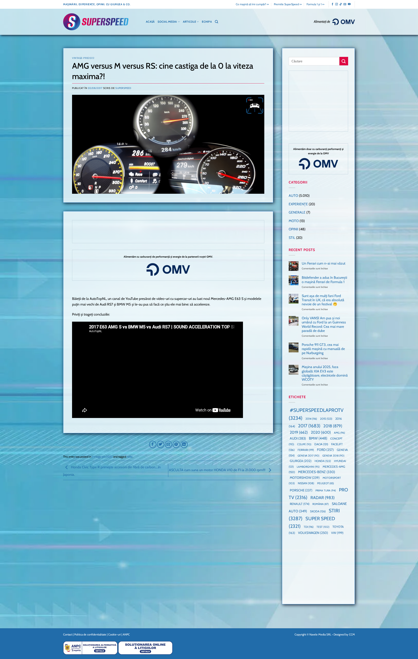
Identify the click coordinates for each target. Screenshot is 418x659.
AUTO (293, 196)
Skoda (318, 511)
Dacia (321, 444)
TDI (309, 526)
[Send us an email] (345, 4)
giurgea (301, 461)
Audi (298, 438)
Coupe (304, 444)
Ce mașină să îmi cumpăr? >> (252, 4)
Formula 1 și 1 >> (315, 4)
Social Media (167, 21)
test (323, 526)
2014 (311, 418)
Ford (325, 450)
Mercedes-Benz (316, 472)
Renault (299, 504)
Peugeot (325, 483)
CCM (352, 634)
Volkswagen (313, 533)
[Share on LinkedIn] (184, 444)
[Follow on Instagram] (336, 4)
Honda (323, 461)
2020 (321, 432)
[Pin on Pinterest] (176, 444)
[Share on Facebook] (152, 444)
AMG (339, 432)
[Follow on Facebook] (332, 4)
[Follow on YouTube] (349, 4)
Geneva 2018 (333, 455)
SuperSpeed (123, 88)
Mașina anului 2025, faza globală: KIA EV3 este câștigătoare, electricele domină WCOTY (325, 373)
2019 (299, 432)
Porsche (301, 490)
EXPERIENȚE (298, 204)
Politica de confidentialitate (90, 634)
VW (337, 533)
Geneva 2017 (308, 455)
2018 (332, 425)
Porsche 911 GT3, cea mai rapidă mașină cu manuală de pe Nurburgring (323, 349)
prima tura (325, 490)
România (320, 504)
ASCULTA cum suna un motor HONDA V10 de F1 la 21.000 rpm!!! (217, 470)
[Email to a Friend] (168, 444)
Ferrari (306, 450)
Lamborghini (308, 466)
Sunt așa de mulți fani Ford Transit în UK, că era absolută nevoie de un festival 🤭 (323, 300)
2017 (309, 425)
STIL (292, 238)
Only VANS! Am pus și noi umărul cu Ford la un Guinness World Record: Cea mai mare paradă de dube (324, 324)
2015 (326, 418)
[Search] (216, 22)
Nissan (306, 483)
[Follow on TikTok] (340, 4)
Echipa (207, 21)
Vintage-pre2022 (83, 57)
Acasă (150, 21)
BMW (318, 438)
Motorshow (305, 478)
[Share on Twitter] (160, 444)
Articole (189, 21)
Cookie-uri (114, 634)
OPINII (293, 229)
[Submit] (343, 61)
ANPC (126, 634)
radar (130, 456)
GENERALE (297, 212)
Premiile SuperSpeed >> (288, 4)
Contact (67, 634)
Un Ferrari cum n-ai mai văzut (323, 263)
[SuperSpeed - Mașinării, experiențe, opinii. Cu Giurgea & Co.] (95, 22)
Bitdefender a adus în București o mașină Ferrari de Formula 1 (324, 279)
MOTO (294, 221)
